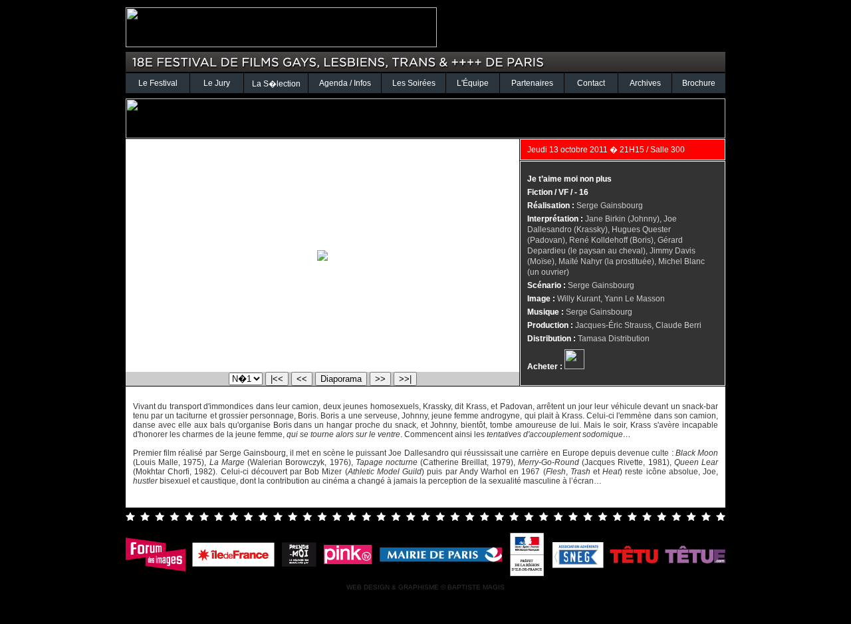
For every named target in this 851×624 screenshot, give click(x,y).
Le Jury (216, 83)
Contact (591, 83)
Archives (645, 83)
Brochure (698, 83)
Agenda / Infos (345, 83)
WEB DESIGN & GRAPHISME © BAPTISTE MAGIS (425, 587)
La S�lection (276, 83)
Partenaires (532, 83)
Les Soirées (413, 83)
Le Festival (158, 83)
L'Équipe (473, 83)
